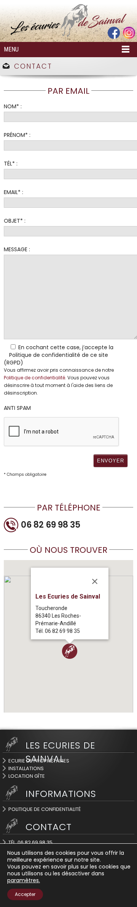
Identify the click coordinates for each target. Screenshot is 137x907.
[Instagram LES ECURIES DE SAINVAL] (129, 37)
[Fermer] (95, 581)
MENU (11, 49)
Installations (26, 768)
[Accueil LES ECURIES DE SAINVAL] (68, 35)
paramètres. (23, 880)
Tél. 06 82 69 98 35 (30, 842)
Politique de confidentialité (34, 377)
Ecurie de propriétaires (38, 760)
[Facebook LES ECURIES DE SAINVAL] (114, 37)
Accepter (25, 894)
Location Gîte (26, 776)
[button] (69, 651)
